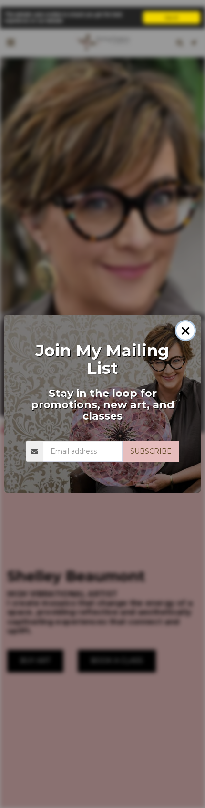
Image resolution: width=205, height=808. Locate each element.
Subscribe (151, 451)
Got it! (171, 17)
